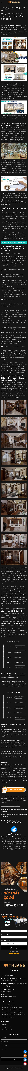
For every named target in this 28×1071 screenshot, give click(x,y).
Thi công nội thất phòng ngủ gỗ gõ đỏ (12, 1009)
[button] (2, 2)
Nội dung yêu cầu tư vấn (7, 940)
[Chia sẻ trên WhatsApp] (8, 822)
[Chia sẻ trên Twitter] (13, 822)
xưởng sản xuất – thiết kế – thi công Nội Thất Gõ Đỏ (13, 623)
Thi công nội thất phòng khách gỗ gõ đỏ (13, 1012)
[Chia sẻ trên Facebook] (10, 822)
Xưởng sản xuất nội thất (8, 1017)
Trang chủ (4, 7)
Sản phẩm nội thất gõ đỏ (8, 1004)
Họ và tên (3, 927)
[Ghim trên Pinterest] (18, 822)
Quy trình (4, 1024)
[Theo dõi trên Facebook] (10, 971)
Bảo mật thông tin (6, 1027)
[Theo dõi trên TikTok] (13, 971)
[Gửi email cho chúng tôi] (15, 971)
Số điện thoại (4, 934)
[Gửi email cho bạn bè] (15, 822)
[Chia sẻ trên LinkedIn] (20, 822)
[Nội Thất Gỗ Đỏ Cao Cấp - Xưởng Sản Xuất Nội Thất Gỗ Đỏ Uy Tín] (14, 2)
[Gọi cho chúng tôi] (18, 971)
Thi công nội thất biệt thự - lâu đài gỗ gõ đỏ (13, 1014)
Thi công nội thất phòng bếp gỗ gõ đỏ (12, 1007)
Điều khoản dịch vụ (7, 1029)
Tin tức (12, 7)
